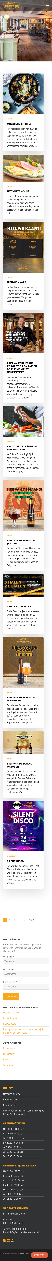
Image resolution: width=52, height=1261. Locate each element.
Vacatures (10, 441)
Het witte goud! (10, 1018)
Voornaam (8, 956)
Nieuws (9, 119)
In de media (10, 358)
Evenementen (11, 856)
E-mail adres (10, 982)
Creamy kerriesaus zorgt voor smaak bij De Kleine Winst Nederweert (23, 1031)
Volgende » (32, 920)
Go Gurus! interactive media (29, 1253)
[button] (47, 5)
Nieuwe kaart (9, 1023)
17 (24, 920)
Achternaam (9, 969)
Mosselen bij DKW (11, 1012)
